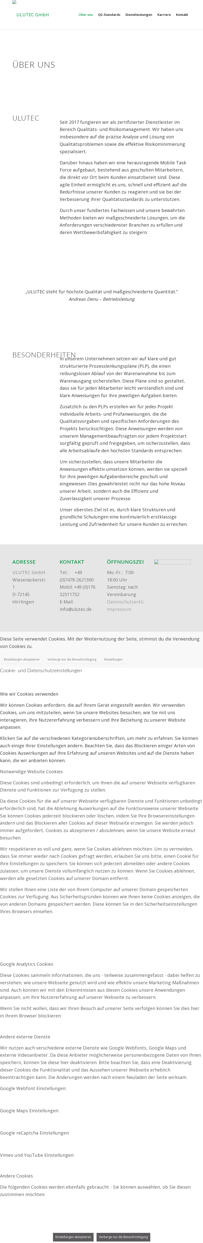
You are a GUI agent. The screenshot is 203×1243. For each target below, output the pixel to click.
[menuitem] (85, 14)
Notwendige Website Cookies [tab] (31, 771)
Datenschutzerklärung (131, 602)
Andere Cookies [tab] (16, 1176)
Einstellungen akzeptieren (22, 659)
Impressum (119, 609)
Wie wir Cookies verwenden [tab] (29, 694)
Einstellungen (113, 659)
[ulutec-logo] (30, 14)
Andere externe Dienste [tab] (25, 1037)
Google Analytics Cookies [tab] (26, 964)
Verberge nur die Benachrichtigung (72, 659)
